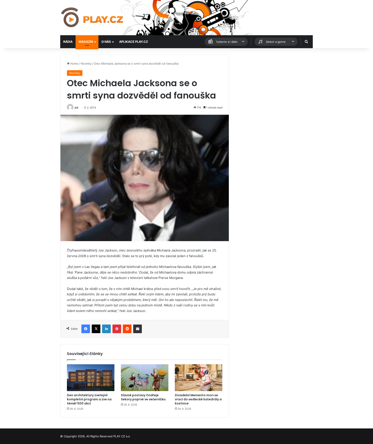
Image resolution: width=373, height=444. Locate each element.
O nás (106, 41)
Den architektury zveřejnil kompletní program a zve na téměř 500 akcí (89, 399)
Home (74, 63)
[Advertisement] (273, 85)
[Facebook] (85, 329)
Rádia (68, 41)
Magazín (86, 41)
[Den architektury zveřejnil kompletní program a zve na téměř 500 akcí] (90, 377)
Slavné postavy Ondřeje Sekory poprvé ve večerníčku (143, 397)
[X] (96, 329)
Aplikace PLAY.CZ (133, 41)
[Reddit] (127, 329)
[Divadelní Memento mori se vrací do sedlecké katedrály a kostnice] (198, 377)
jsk (76, 107)
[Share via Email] (137, 329)
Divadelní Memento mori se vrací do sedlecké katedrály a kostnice (198, 399)
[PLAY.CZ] (92, 17)
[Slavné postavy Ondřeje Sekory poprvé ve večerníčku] (144, 377)
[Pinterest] (116, 329)
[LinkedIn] (106, 329)
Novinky (86, 63)
